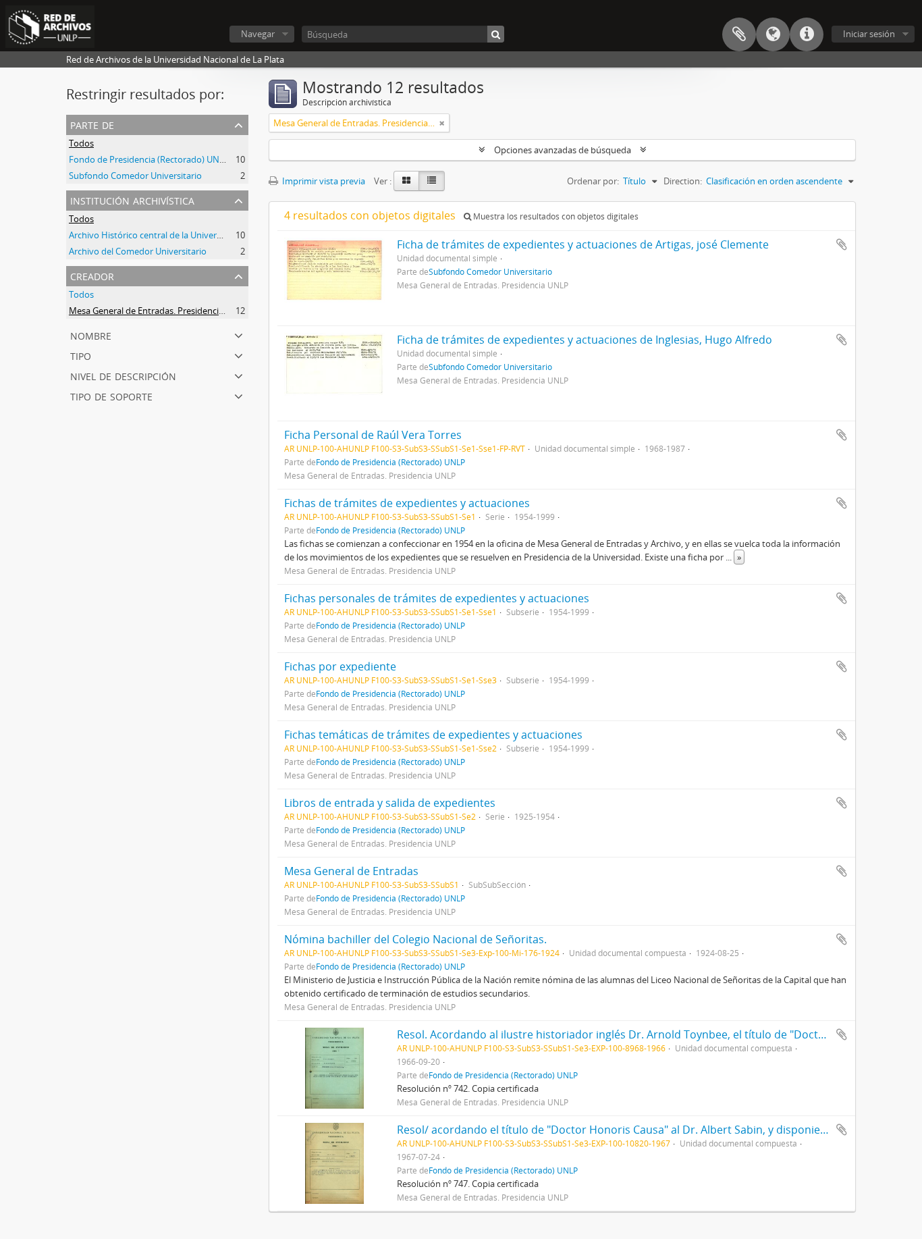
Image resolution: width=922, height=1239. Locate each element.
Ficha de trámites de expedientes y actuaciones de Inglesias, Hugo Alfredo (584, 339)
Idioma (773, 34)
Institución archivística (132, 199)
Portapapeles (739, 34)
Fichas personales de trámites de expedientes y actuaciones (436, 598)
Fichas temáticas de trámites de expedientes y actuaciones (433, 734)
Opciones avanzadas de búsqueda (562, 150)
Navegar (258, 34)
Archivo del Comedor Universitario (138, 251)
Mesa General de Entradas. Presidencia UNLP (158, 311)
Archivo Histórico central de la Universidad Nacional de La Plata (195, 235)
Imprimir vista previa (322, 181)
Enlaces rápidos (806, 34)
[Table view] (431, 181)
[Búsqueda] (495, 34)
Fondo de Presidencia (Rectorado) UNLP (149, 159)
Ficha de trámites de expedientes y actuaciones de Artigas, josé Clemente (583, 244)
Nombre (90, 334)
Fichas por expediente (340, 666)
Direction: (682, 181)
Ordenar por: (593, 181)
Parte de (92, 124)
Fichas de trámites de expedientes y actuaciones (407, 503)
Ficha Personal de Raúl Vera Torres (373, 434)
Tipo (80, 355)
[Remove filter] (442, 123)
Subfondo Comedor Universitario (135, 175)
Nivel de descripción (123, 375)
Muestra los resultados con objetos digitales (555, 216)
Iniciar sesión (869, 34)
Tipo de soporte (111, 395)
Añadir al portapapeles (841, 244)
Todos (81, 143)
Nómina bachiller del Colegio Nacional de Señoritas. (415, 939)
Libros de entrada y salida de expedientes (389, 802)
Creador (92, 275)
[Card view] (406, 181)
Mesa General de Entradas (351, 871)
